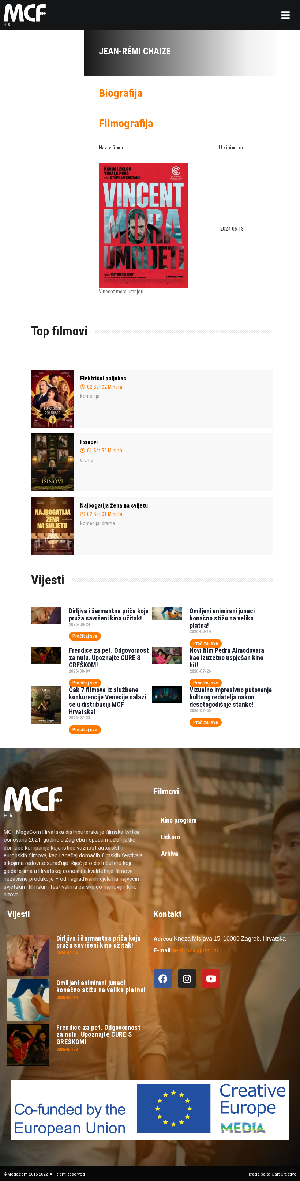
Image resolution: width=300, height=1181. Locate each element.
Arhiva (169, 854)
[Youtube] (211, 978)
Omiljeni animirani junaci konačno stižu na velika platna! (222, 618)
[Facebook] (163, 978)
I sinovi (89, 441)
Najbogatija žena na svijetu (114, 505)
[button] (285, 15)
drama (86, 459)
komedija (90, 396)
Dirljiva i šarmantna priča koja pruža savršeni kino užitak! (109, 614)
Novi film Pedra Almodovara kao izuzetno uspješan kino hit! (227, 657)
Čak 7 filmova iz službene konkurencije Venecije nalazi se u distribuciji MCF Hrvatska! (107, 700)
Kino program (178, 820)
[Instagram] (187, 978)
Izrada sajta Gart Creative (271, 1174)
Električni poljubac (103, 378)
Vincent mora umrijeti (121, 292)
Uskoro (170, 837)
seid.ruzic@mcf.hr (195, 950)
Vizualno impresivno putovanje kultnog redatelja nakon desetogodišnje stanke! (231, 697)
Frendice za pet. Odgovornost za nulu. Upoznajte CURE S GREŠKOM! (109, 657)
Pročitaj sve (84, 636)
